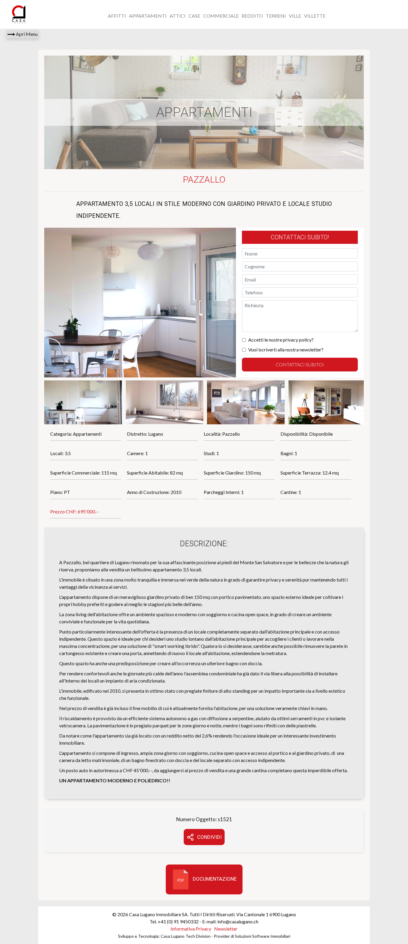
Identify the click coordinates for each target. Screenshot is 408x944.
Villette (315, 16)
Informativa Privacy (191, 928)
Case (194, 16)
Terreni (276, 16)
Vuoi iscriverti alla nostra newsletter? (285, 349)
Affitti (117, 16)
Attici (177, 16)
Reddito (252, 16)
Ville (295, 16)
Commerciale (221, 16)
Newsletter (225, 928)
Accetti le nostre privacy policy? (281, 339)
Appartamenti (148, 16)
